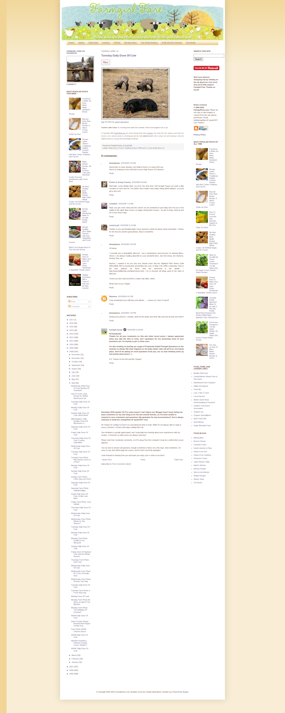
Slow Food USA (200, 419)
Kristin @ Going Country (120, 182)
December (76, 355)
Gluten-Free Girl (200, 452)
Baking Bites (199, 438)
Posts (73, 302)
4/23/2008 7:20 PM (128, 313)
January (75, 662)
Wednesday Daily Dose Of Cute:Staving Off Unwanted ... (80, 388)
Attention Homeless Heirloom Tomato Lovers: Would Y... (79, 643)
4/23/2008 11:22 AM (128, 225)
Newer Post (106, 460)
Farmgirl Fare (124, 425)
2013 (71, 334)
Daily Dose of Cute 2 (116, 148)
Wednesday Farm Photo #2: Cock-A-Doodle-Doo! (81, 573)
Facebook (190, 43)
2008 (71, 352)
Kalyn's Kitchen (200, 465)
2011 (71, 341)
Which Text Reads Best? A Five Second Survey (79, 248)
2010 (71, 344)
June (74, 376)
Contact (106, 43)
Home (71, 43)
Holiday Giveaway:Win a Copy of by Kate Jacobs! (86, 281)
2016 (71, 323)
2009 (71, 348)
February (75, 659)
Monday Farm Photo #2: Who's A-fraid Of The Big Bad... (80, 602)
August (75, 369)
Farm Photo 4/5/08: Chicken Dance (78, 630)
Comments (75, 306)
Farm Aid (197, 389)
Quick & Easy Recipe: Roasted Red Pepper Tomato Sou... (80, 623)
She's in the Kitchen (201, 472)
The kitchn (198, 483)
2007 (71, 667)
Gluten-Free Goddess (202, 455)
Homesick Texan (200, 458)
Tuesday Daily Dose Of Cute (118, 55)
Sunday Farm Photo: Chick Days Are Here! (81, 478)
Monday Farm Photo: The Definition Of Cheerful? (79, 610)
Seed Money (199, 422)
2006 (71, 670)
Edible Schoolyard (201, 386)
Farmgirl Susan (115, 330)
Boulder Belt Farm (201, 373)
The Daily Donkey (149, 43)
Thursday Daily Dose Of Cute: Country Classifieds (81, 440)
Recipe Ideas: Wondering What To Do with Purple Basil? (86, 215)
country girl (114, 225)
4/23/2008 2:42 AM (128, 163)
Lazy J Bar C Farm (201, 393)
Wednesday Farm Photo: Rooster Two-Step (81, 580)
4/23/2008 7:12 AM (125, 204)
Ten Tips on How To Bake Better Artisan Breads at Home (213, 351)
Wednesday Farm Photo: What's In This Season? (81, 521)
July (73, 372)
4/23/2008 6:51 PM (125, 296)
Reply (111, 173)
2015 (71, 327)
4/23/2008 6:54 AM (139, 182)
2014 (71, 330)
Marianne (113, 296)
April (74, 383)
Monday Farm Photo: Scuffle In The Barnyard (79, 540)
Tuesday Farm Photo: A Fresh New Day (80, 592)
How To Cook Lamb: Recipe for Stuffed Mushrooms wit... (79, 396)
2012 (71, 337)
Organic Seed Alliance (202, 415)
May (74, 379)
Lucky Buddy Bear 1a (156, 148)
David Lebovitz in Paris (203, 448)
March (74, 655)
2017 (71, 320)
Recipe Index (131, 43)
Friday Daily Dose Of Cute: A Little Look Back (79, 496)
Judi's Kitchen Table (201, 462)
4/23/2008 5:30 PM (128, 244)
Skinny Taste (199, 479)
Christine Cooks (200, 445)
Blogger (186, 692)
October (75, 362)
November (76, 358)
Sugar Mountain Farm (202, 425)
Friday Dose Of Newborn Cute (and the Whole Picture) (81, 554)
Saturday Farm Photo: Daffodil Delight (80, 489)
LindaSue (113, 204)
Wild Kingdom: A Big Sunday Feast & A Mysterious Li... (79, 421)
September (76, 365)
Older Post (178, 460)
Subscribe (93, 43)
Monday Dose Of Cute (80, 596)
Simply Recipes (200, 476)
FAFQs (117, 43)
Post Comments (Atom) (121, 464)
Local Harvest (199, 396)
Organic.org (198, 412)
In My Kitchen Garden (172, 43)
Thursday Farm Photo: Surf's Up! (80, 561)
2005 (71, 674)
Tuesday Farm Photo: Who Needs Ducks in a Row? (81, 460)
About (81, 43)
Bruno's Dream (200, 441)
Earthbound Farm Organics (205, 383)
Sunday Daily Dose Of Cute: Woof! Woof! (80, 414)
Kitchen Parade (200, 469)
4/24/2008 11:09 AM (135, 330)
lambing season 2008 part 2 (136, 148)
